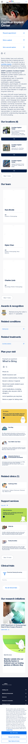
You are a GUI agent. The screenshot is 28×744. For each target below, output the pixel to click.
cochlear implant (6, 64)
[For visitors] (14, 416)
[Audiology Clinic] (14, 488)
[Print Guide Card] (4, 367)
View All (3, 505)
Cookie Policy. (9, 730)
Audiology (3, 18)
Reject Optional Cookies (14, 741)
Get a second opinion (9, 47)
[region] (14, 724)
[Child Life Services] (14, 515)
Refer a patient (7, 40)
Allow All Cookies (14, 732)
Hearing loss (5, 328)
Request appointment (9, 33)
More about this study (7, 572)
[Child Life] (14, 530)
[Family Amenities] (14, 545)
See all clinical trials (11, 587)
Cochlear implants (6, 343)
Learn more (4, 629)
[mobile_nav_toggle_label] (2, 2)
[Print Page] (2, 53)
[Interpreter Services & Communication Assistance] (14, 460)
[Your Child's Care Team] (14, 446)
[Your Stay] (14, 431)
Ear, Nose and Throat (6, 19)
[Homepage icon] (14, 1)
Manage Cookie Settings (14, 737)
